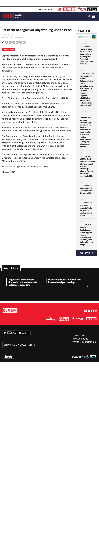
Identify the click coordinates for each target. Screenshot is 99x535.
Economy (87, 156)
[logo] (13, 16)
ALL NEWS (85, 253)
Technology (88, 73)
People (86, 115)
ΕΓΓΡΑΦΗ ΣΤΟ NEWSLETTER (18, 345)
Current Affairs (8, 49)
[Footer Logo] (10, 310)
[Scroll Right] (87, 286)
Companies (87, 46)
